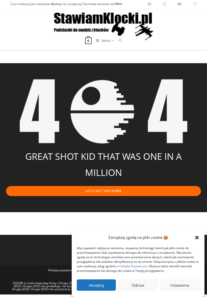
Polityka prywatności (62, 270)
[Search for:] (118, 40)
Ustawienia (179, 285)
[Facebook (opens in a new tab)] (149, 4)
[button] (196, 237)
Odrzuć (138, 285)
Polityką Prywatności (133, 266)
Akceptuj (96, 285)
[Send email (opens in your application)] (192, 4)
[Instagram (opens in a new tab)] (164, 4)
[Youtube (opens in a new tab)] (179, 4)
